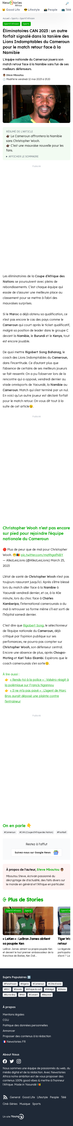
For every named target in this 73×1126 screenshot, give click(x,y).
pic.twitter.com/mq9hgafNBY (42, 555)
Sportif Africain (27, 18)
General (15, 1097)
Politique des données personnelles (25, 1025)
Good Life (28, 1097)
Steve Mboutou (15, 75)
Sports (14, 18)
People (54, 1097)
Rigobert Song (33, 625)
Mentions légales (13, 1014)
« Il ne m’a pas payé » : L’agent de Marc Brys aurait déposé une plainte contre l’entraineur (35, 696)
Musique (25, 1103)
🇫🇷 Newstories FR (14, 1041)
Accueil (6, 18)
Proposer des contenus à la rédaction (27, 1036)
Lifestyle (42, 1097)
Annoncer (9, 1030)
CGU (6, 1020)
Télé (63, 1097)
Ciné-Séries (10, 1103)
